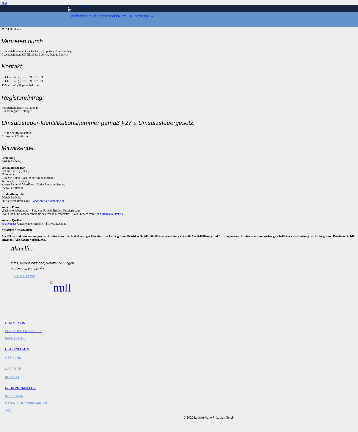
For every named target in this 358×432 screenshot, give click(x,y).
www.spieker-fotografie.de (48, 200)
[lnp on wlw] (60, 290)
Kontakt (12, 377)
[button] (4, 428)
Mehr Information (20, 388)
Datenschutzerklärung (26, 403)
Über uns (13, 357)
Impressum (14, 396)
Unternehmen (17, 349)
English (82, 7)
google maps (8, 223)
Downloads (15, 322)
